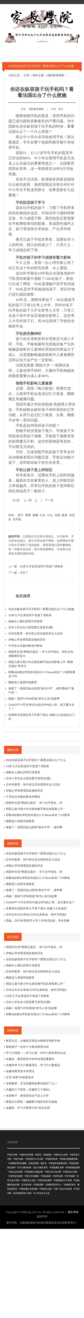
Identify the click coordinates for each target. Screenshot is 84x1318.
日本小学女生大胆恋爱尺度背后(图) (30, 627)
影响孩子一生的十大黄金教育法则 (27, 1046)
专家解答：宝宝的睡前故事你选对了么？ (31, 1083)
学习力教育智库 (24, 1167)
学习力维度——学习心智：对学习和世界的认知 (36, 1052)
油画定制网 (34, 1163)
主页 (26, 75)
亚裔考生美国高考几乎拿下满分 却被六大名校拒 (36, 908)
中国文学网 (12, 1155)
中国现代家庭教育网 (68, 1159)
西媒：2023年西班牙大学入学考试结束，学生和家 (38, 920)
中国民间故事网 (44, 1180)
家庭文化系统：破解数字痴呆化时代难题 (31, 1101)
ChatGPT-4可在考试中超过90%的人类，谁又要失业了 (40, 902)
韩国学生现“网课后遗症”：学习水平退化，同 (34, 802)
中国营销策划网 (72, 1167)
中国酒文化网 (45, 1189)
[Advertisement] (42, 1273)
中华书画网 (70, 1176)
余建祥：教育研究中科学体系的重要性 (30, 1059)
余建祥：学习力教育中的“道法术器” (28, 1107)
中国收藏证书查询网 (28, 1189)
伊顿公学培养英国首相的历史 (26, 639)
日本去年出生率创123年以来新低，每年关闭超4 (36, 914)
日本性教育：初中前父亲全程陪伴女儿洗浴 (35, 633)
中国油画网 (46, 1176)
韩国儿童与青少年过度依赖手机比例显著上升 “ (35, 808)
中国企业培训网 (15, 1172)
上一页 (27, 500)
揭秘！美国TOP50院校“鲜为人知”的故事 (34, 698)
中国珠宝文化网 (28, 1180)
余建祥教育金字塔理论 (20, 1071)
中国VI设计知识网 (53, 1172)
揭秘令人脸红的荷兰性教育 (25, 621)
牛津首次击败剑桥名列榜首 (25, 645)
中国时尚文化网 (60, 1155)
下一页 (49, 500)
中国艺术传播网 (31, 1176)
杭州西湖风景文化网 (22, 1193)
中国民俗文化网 (70, 1172)
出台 (42, 515)
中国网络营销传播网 (17, 1163)
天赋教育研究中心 (53, 1184)
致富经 (38, 1155)
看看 (28, 515)
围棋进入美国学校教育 (22, 682)
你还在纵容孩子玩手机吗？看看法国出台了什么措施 (41, 609)
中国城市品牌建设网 (58, 1163)
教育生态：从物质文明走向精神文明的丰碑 (33, 1040)
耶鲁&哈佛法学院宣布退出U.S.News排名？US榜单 (38, 815)
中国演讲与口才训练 (34, 1159)
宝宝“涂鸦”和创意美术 (20, 1077)
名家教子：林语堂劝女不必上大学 (27, 1095)
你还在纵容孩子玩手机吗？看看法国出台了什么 (36, 760)
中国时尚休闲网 (26, 1155)
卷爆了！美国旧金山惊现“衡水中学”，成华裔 (34, 827)
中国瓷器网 (38, 1184)
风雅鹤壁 (47, 1155)
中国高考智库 (51, 1159)
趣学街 (44, 1163)
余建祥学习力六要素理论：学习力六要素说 (33, 1065)
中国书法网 (58, 1176)
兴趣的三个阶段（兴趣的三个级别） (29, 1089)
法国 (57, 515)
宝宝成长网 (26, 1184)
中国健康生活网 (56, 1167)
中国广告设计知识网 (62, 1189)
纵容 (64, 515)
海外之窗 (38, 75)
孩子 (20, 515)
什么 (50, 515)
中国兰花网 (18, 1159)
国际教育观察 (55, 75)
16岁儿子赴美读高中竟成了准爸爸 (41, 566)
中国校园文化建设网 (33, 1172)
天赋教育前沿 (69, 1184)
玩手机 (17, 519)
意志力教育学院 (40, 1167)
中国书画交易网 (15, 1176)
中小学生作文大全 (41, 1193)
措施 (35, 515)
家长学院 (73, 1212)
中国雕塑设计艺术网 (62, 1180)
